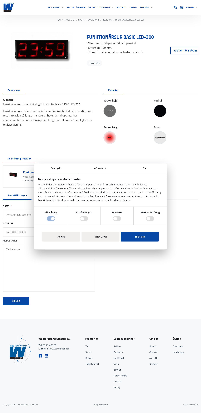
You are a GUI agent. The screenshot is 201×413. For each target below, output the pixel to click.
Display (89, 358)
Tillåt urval (100, 237)
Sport (81, 19)
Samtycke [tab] (56, 168)
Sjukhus (117, 346)
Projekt (92, 7)
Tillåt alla (140, 237)
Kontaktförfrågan (185, 50)
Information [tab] (100, 168)
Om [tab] (145, 168)
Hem (59, 19)
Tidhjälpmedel (92, 364)
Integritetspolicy (100, 404)
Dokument (178, 346)
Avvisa (61, 237)
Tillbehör (107, 19)
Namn (7, 206)
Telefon (8, 223)
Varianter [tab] (113, 90)
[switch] (84, 218)
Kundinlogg (178, 352)
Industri (117, 381)
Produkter (54, 7)
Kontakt (144, 7)
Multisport (93, 19)
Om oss (133, 7)
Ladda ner (105, 7)
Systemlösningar (76, 7)
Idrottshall (118, 358)
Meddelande (10, 240)
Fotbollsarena (120, 375)
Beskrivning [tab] (14, 90)
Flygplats (118, 352)
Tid (86, 346)
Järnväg (117, 369)
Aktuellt (122, 7)
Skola (116, 364)
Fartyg (116, 387)
